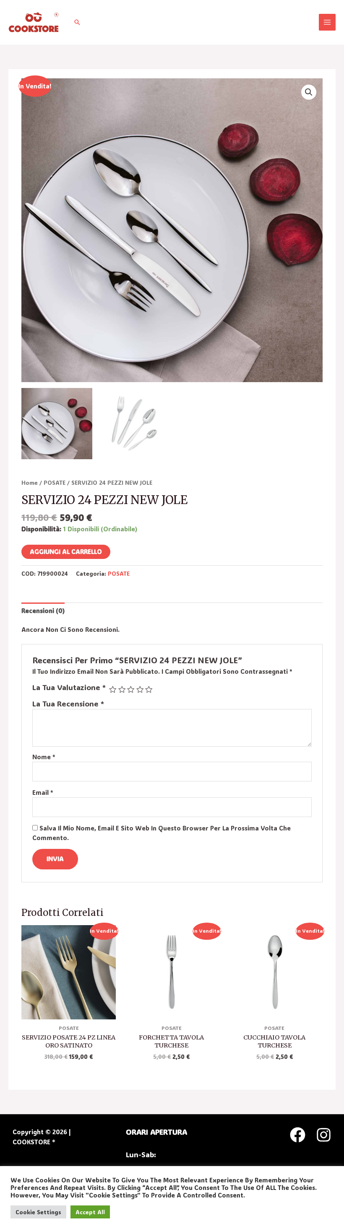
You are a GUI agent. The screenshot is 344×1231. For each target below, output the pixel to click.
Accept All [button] (90, 1211)
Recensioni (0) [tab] (43, 611)
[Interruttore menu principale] (327, 22)
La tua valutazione (69, 687)
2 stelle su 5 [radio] (122, 689)
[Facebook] (297, 1135)
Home (29, 482)
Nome (43, 757)
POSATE (54, 482)
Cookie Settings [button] (38, 1211)
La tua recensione (68, 704)
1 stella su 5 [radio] (113, 689)
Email (42, 793)
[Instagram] (323, 1135)
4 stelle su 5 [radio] (140, 689)
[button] (77, 22)
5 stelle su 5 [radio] (149, 689)
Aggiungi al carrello (66, 552)
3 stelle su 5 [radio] (131, 689)
